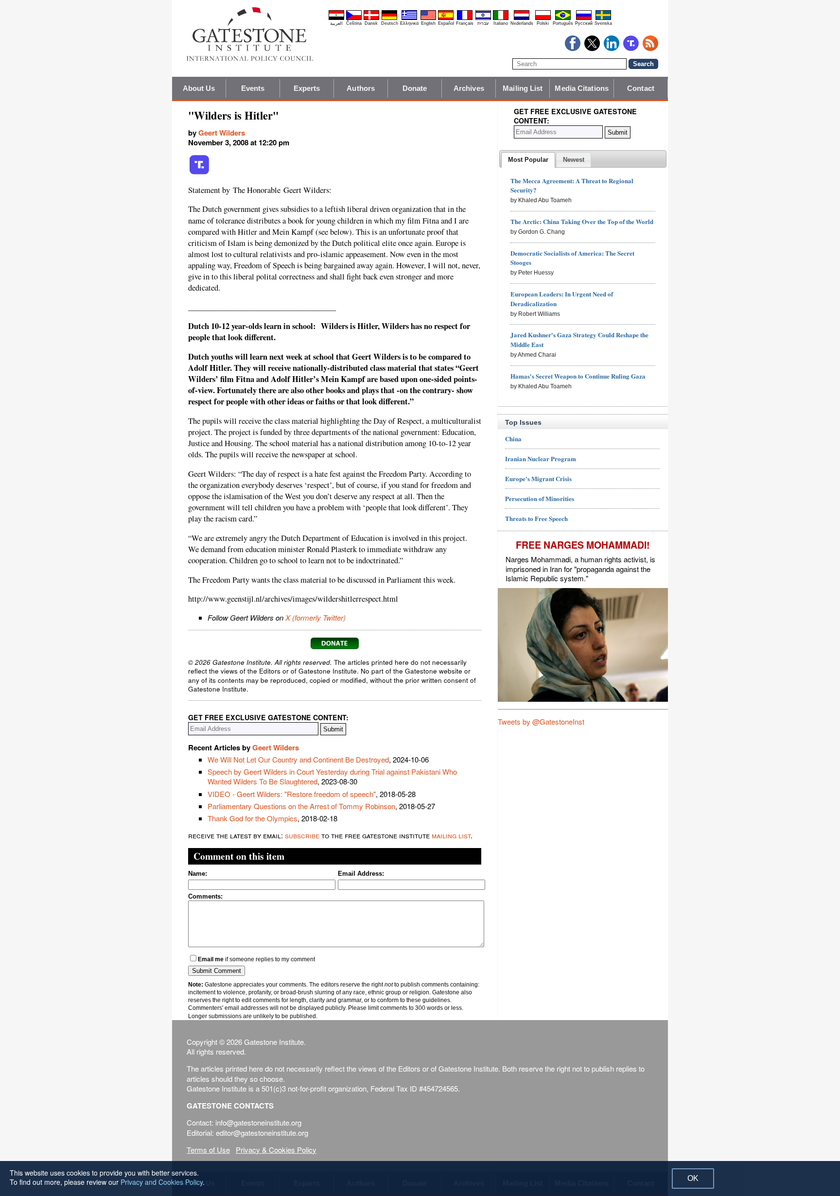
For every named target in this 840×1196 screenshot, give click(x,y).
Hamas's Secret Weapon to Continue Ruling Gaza (578, 376)
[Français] (464, 18)
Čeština (354, 23)
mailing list (451, 835)
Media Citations (582, 88)
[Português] (563, 18)
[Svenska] (603, 18)
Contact (640, 88)
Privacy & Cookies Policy (276, 1149)
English (428, 23)
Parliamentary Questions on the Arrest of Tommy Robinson (301, 806)
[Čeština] (354, 18)
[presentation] (528, 160)
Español (446, 23)
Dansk (371, 23)
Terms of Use (208, 1149)
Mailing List (522, 88)
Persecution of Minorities (539, 498)
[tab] (528, 160)
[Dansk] (371, 18)
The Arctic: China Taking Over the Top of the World (581, 221)
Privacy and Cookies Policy (162, 1182)
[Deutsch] (389, 18)
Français (464, 23)
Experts (307, 88)
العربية (336, 23)
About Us (199, 88)
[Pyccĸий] (584, 18)
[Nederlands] (521, 18)
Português (563, 23)
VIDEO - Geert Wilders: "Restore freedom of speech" (292, 794)
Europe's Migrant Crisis (538, 478)
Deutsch (389, 23)
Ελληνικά (409, 23)
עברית (483, 23)
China (513, 438)
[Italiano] (500, 18)
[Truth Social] (199, 172)
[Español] (446, 18)
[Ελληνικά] (409, 18)
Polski (543, 23)
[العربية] (336, 18)
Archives (469, 88)
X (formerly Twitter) (315, 617)
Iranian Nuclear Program (540, 458)
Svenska (603, 23)
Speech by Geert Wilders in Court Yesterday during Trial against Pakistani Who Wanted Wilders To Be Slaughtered (332, 776)
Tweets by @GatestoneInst (541, 721)
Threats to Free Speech (536, 518)
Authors (361, 88)
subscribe (302, 835)
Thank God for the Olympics (253, 818)
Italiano (500, 23)
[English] (428, 18)
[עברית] (483, 18)
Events (253, 88)
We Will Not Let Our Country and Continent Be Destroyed (298, 759)
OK (693, 1178)
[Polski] (543, 18)
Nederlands (521, 23)
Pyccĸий (584, 23)
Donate (414, 88)
